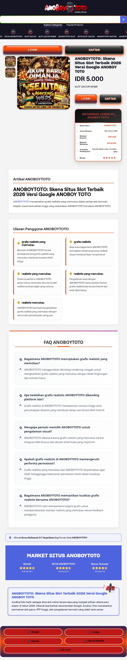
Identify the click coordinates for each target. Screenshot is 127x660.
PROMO (35, 631)
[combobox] (60, 19)
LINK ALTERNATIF (96, 641)
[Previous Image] (19, 83)
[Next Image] (67, 83)
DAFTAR (94, 49)
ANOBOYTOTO (21, 201)
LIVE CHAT (65, 651)
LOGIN (32, 49)
